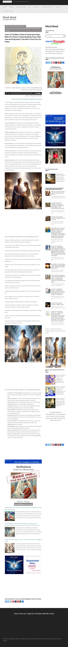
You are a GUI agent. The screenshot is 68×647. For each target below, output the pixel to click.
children (17, 245)
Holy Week (35, 7)
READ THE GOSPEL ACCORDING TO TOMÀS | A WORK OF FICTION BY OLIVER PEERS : (55, 331)
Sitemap (52, 638)
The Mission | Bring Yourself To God (21, 1)
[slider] (39, 93)
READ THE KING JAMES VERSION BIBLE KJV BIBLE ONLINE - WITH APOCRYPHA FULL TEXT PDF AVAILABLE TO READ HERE (55, 51)
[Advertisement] (23, 223)
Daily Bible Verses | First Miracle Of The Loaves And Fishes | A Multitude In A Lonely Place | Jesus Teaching (23, 508)
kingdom (34, 264)
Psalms (57, 7)
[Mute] (36, 93)
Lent (29, 7)
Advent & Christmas (21, 7)
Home (4, 7)
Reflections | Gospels (8, 11)
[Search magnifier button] (64, 36)
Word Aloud (5, 638)
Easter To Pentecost (47, 7)
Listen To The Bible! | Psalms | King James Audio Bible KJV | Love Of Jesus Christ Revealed (23, 29)
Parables (11, 7)
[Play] (6, 93)
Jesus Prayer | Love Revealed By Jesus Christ (15, 26)
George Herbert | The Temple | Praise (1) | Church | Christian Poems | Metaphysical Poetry (23, 540)
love (31, 108)
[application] (23, 93)
